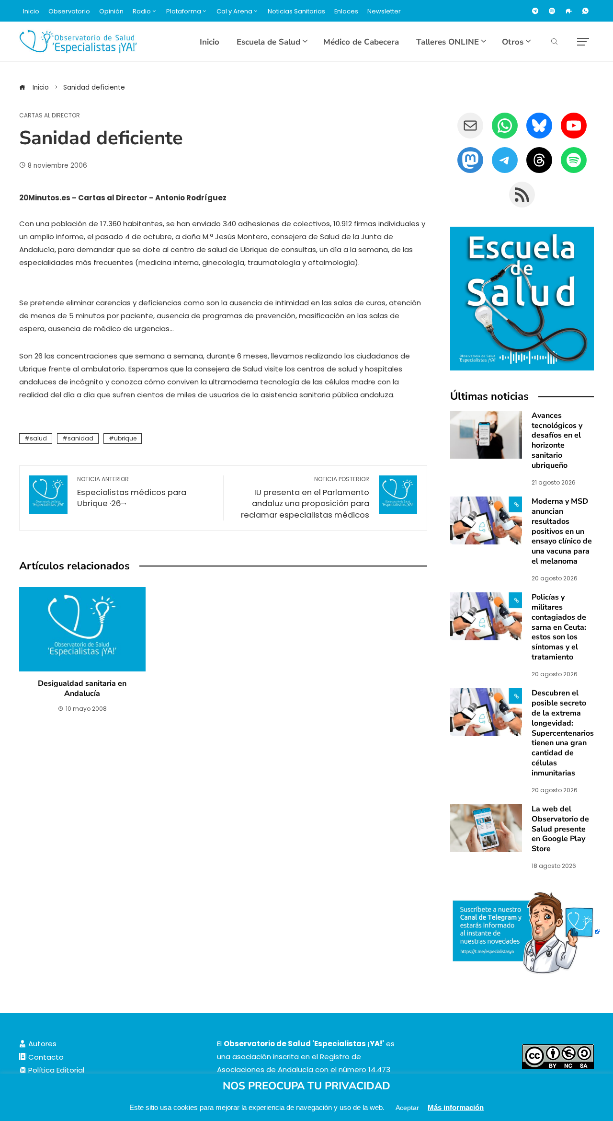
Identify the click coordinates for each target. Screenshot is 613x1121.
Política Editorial (55, 1070)
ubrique (125, 438)
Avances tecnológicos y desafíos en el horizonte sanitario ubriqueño (557, 440)
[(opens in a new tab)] (486, 520)
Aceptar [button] (407, 1107)
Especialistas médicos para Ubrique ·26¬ (131, 492)
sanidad (80, 438)
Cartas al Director (49, 115)
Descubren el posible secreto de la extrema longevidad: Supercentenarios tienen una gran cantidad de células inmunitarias (563, 733)
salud (38, 438)
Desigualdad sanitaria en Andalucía (82, 688)
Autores (41, 1044)
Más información (456, 1107)
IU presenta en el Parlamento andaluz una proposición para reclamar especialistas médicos (305, 497)
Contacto (45, 1057)
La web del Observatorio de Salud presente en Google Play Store (560, 829)
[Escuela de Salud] (522, 298)
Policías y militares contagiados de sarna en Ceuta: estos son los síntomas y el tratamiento (559, 627)
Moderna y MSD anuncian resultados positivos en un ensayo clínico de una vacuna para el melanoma (562, 531)
